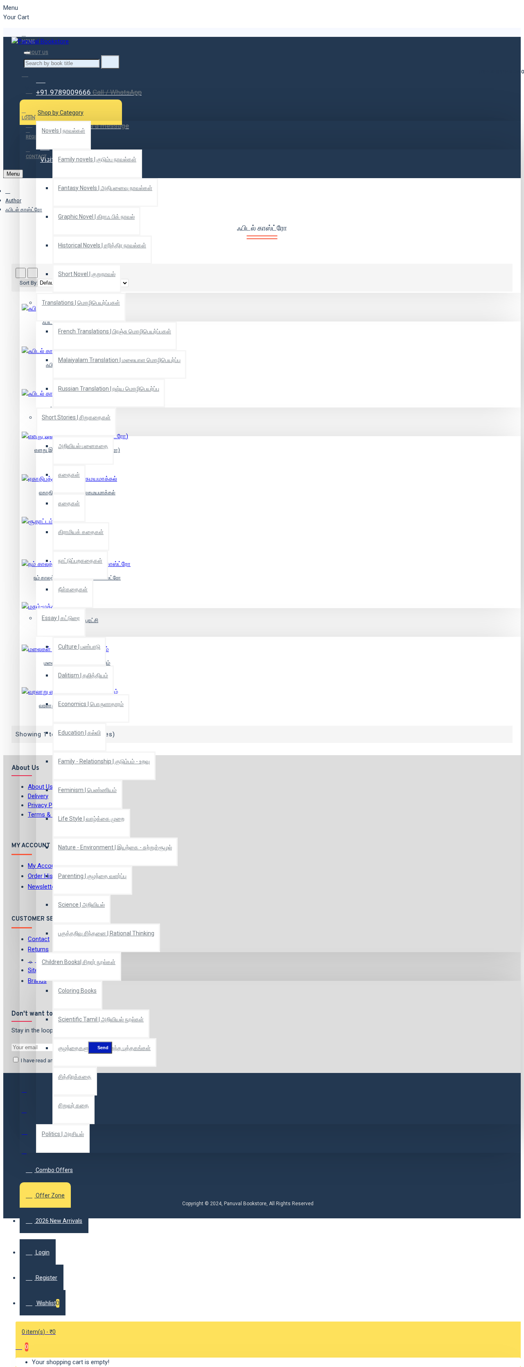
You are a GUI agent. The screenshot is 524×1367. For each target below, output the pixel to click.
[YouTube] (30, 1155)
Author (13, 200)
